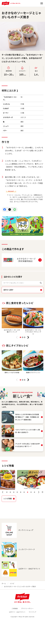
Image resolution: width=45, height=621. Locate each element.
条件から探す (8, 290)
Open (41, 3)
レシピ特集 (7, 499)
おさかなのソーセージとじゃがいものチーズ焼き (20, 586)
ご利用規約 (15, 608)
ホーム (4, 583)
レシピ (12, 583)
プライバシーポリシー (27, 608)
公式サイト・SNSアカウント (17, 612)
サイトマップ (32, 612)
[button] (20, 337)
